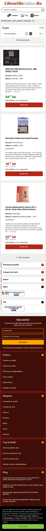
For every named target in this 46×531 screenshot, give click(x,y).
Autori (5, 429)
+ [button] (42, 265)
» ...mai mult (15, 91)
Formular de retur (9, 407)
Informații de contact (10, 401)
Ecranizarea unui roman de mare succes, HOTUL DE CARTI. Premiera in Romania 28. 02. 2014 (21, 479)
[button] (34, 15)
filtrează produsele (23, 40)
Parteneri (6, 434)
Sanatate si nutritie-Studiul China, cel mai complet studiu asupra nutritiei (23, 486)
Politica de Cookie (25, 516)
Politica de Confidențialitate (12, 371)
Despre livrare (7, 382)
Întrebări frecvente (9, 388)
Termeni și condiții (9, 360)
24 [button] (40, 34)
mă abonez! (23, 342)
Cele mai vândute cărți (11, 448)
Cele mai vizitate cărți (10, 459)
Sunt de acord (23, 526)
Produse (14, 15)
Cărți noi (6, 412)
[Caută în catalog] (42, 9)
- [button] (42, 287)
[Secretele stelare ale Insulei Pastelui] (23, 133)
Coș (25, 15)
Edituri (5, 423)
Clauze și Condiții (21, 518)
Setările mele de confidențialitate (14, 464)
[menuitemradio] (26, 34)
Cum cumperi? (8, 377)
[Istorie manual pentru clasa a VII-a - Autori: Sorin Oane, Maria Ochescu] (23, 202)
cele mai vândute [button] (10, 34)
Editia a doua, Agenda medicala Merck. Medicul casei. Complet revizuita (21, 500)
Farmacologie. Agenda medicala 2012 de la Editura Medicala (20, 493)
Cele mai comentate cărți (12, 453)
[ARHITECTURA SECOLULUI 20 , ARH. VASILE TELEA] (23, 58)
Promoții (6, 418)
